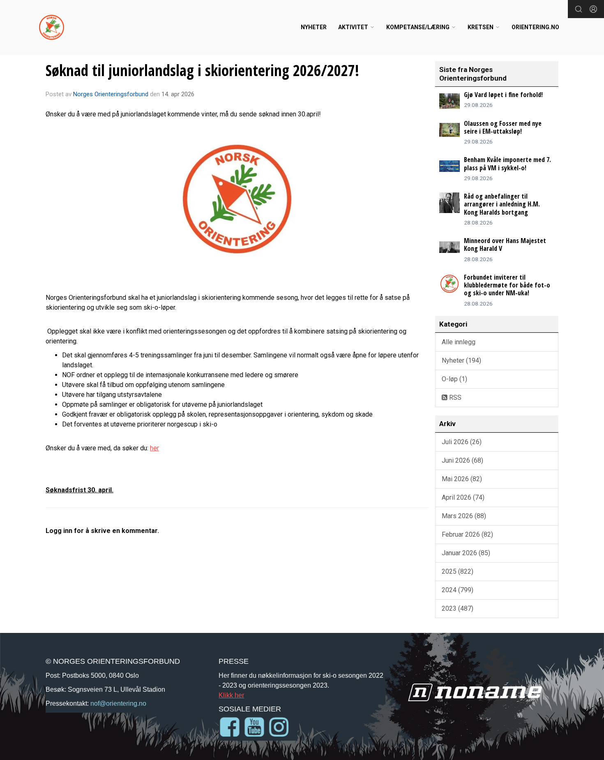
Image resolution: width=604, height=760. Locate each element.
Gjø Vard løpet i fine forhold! (503, 94)
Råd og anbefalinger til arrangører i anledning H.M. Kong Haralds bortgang (502, 204)
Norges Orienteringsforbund (110, 94)
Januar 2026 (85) (466, 553)
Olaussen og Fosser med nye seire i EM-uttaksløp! (503, 127)
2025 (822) (457, 571)
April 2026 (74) (463, 497)
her (154, 448)
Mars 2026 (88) (464, 516)
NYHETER (314, 27)
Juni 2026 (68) (462, 460)
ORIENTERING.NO (535, 27)
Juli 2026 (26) (462, 442)
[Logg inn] (593, 9)
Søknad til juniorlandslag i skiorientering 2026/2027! (202, 70)
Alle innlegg (458, 342)
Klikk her (231, 695)
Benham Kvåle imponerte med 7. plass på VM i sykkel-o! (507, 163)
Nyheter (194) (461, 360)
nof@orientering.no (118, 703)
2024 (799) (457, 590)
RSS (454, 397)
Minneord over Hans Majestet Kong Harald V (505, 244)
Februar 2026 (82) (467, 534)
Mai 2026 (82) (462, 479)
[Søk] (578, 9)
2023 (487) (457, 608)
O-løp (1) (454, 379)
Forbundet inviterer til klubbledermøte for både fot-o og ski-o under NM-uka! (507, 285)
